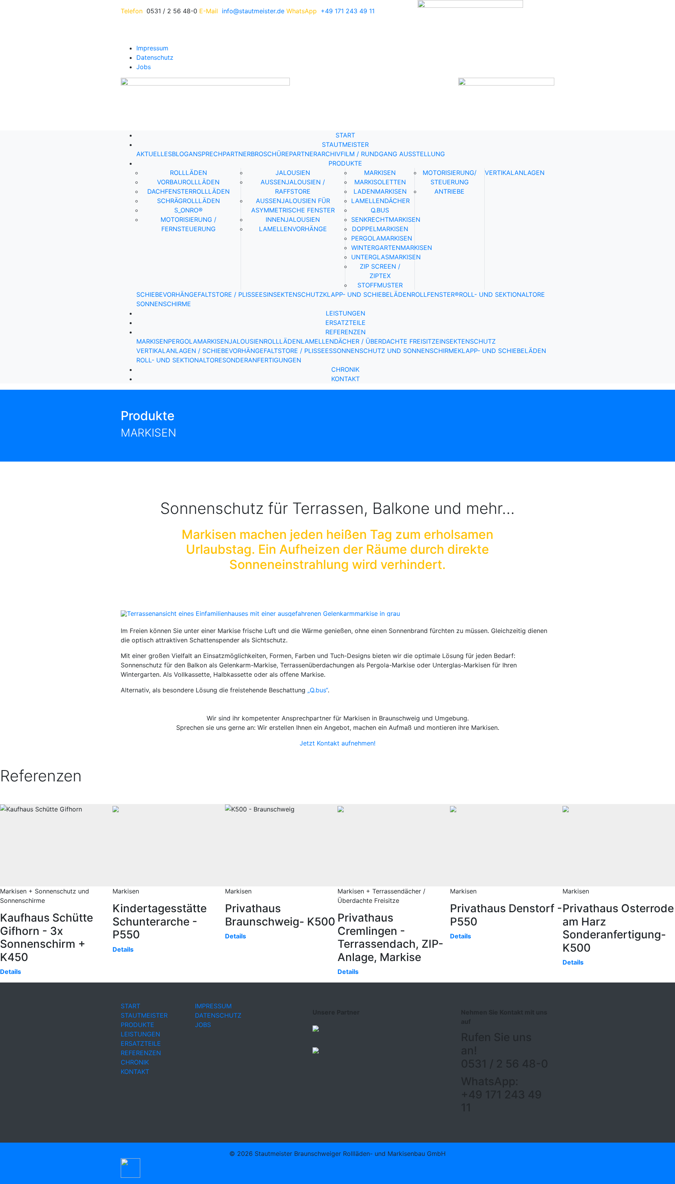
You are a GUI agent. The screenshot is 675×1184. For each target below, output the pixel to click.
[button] (130, 1167)
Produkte (345, 163)
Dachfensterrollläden (188, 191)
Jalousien (292, 173)
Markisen (380, 173)
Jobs (143, 67)
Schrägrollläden (188, 201)
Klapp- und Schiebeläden (367, 294)
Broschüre (270, 154)
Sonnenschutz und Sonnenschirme (395, 351)
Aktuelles (154, 154)
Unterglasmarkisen (386, 257)
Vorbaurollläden (188, 182)
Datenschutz (154, 57)
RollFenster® (435, 294)
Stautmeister (345, 144)
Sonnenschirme (163, 304)
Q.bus (380, 210)
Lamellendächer (380, 201)
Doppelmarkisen (380, 229)
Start (345, 135)
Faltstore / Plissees (232, 294)
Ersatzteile (345, 322)
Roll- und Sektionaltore (502, 294)
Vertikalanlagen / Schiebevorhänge (200, 351)
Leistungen (345, 313)
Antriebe (449, 191)
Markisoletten (380, 182)
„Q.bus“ (317, 690)
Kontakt (345, 379)
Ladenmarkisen (380, 191)
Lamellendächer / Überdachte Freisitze (370, 341)
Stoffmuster (380, 285)
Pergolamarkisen (381, 238)
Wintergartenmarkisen (391, 247)
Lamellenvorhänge (293, 229)
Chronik (345, 369)
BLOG (180, 154)
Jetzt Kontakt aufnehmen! (337, 743)
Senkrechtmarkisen (385, 219)
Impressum (152, 48)
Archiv (329, 154)
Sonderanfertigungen (261, 360)
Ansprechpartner (220, 154)
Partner (303, 154)
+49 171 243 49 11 (348, 11)
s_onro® (188, 210)
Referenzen (345, 332)
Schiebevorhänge (167, 294)
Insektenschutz (295, 294)
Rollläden (188, 173)
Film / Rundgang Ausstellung (393, 154)
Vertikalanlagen (515, 173)
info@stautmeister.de (253, 11)
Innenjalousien (293, 219)
